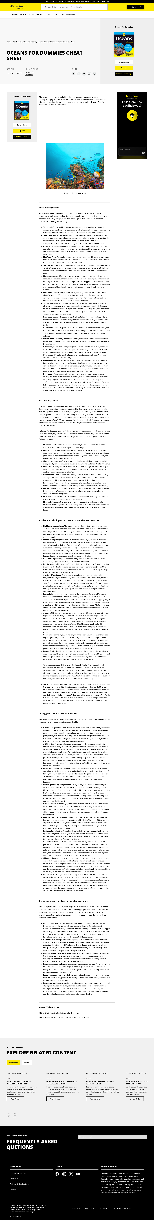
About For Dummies (18, 1173)
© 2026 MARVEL (15, 1216)
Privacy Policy (89, 1208)
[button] (27, 14)
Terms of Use (75, 1208)
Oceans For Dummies (29, 73)
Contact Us (14, 1179)
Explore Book (124, 62)
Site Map (13, 1189)
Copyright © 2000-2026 (18, 1205)
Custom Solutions (68, 14)
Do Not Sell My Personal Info (121, 1208)
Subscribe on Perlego (124, 74)
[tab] (13, 1062)
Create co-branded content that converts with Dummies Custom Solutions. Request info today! (77, 1)
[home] (16, 7)
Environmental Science (80, 1017)
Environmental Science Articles (63, 42)
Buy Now (124, 68)
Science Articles (44, 42)
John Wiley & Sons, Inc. (36, 1205)
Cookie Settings (103, 1208)
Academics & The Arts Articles (24, 42)
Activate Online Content (19, 1184)
